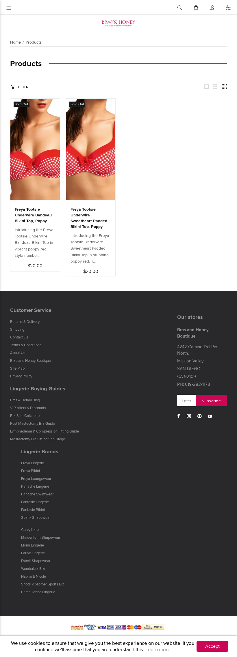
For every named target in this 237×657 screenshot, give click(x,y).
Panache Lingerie (35, 486)
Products (34, 42)
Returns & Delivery (25, 321)
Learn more (158, 649)
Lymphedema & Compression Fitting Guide (44, 431)
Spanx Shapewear (36, 517)
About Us (17, 352)
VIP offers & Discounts (28, 407)
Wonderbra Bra (33, 568)
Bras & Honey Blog (25, 400)
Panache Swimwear (37, 494)
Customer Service (30, 310)
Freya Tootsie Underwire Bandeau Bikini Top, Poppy (33, 215)
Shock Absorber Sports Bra (42, 584)
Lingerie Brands (39, 451)
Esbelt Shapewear (35, 560)
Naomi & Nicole (33, 576)
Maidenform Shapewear (40, 537)
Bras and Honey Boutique (30, 360)
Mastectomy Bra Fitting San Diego (37, 438)
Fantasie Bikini (33, 509)
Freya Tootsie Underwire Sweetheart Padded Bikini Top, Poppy (89, 217)
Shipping (17, 329)
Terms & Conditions (25, 344)
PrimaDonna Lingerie (38, 591)
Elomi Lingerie (32, 545)
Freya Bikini (30, 470)
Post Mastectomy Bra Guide (32, 423)
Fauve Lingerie (33, 552)
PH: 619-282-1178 (193, 384)
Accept (212, 646)
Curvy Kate (30, 529)
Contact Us (19, 337)
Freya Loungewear (36, 478)
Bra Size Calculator (25, 415)
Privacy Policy (21, 376)
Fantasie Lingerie (35, 501)
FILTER (23, 86)
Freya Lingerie (32, 462)
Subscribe (211, 401)
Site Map (17, 368)
